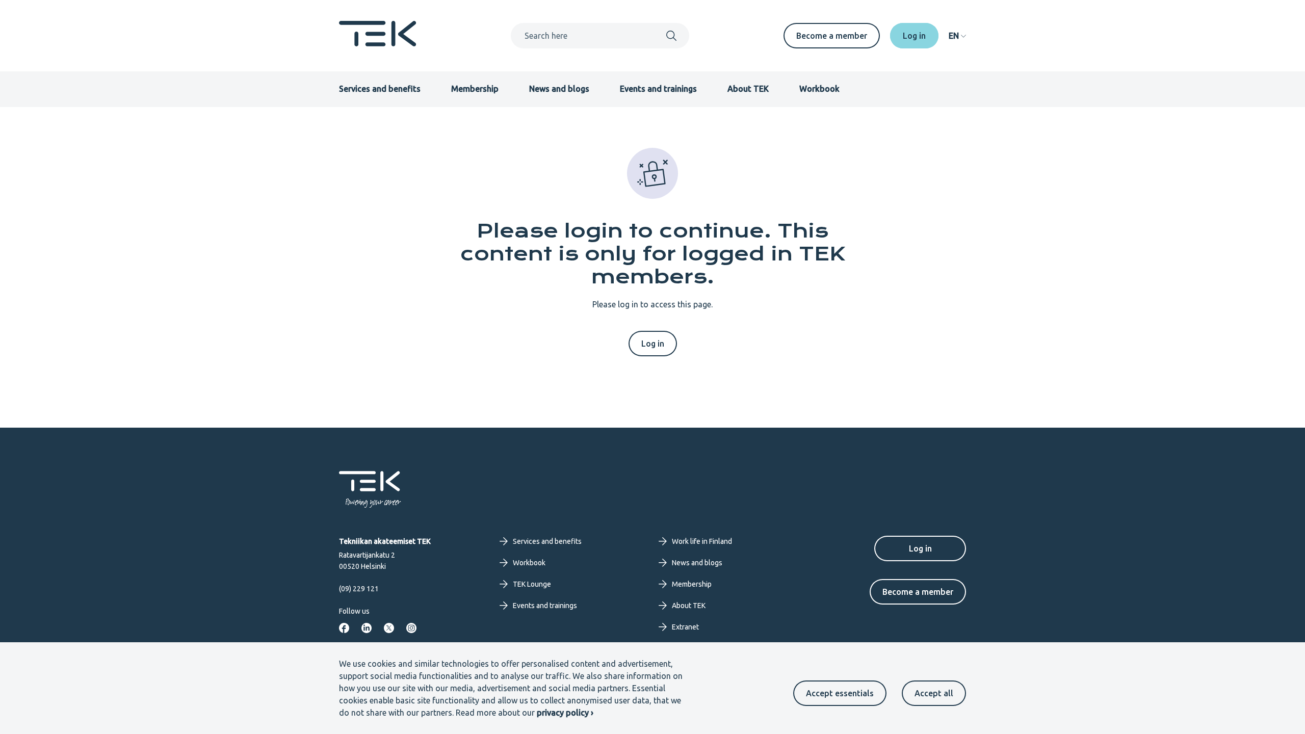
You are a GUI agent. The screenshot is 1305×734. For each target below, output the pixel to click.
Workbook (819, 88)
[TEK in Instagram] (411, 628)
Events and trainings (658, 88)
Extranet (685, 627)
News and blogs (559, 88)
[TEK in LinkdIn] (366, 628)
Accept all (934, 693)
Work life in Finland (702, 541)
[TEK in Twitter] (389, 628)
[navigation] (957, 36)
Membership (475, 88)
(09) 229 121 (359, 589)
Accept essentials (840, 693)
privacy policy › (565, 712)
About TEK (748, 88)
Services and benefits (380, 88)
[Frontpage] (377, 43)
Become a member (831, 35)
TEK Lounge (532, 584)
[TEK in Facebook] (344, 628)
